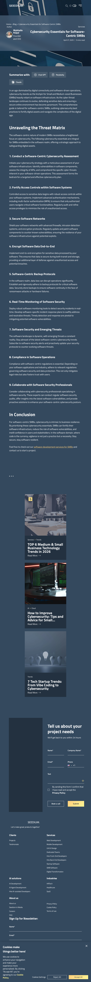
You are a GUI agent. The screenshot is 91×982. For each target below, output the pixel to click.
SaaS (48, 891)
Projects (12, 840)
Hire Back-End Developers (56, 860)
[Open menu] (80, 5)
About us (12, 903)
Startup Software (53, 864)
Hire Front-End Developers (57, 856)
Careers (12, 911)
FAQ (10, 915)
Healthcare (51, 887)
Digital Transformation (55, 871)
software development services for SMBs (53, 447)
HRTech (49, 883)
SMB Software (52, 867)
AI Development (15, 883)
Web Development (54, 840)
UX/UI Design (52, 848)
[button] (70, 765)
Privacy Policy (58, 792)
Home (8, 24)
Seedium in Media (16, 907)
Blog (14, 24)
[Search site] (66, 6)
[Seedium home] (16, 6)
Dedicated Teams (53, 852)
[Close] (86, 946)
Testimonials (14, 844)
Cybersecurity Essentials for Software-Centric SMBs (39, 24)
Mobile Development (54, 844)
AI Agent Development (17, 887)
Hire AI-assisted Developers (19, 891)
